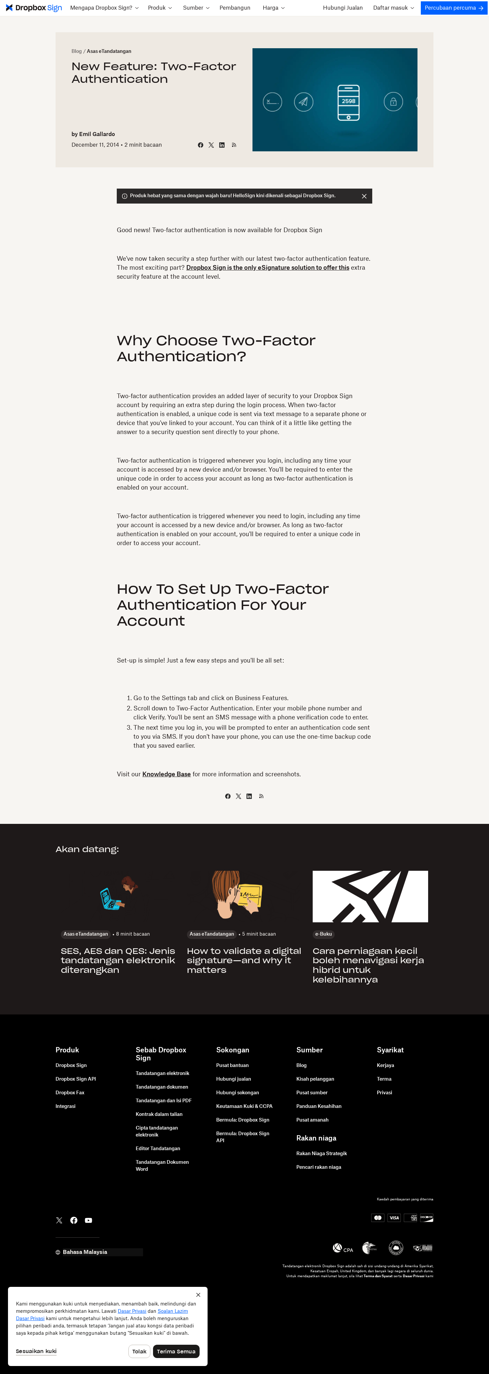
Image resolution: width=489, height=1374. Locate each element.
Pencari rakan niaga (318, 1167)
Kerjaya (385, 1065)
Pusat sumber (312, 1093)
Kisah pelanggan (315, 1079)
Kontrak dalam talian (159, 1114)
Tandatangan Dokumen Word (162, 1166)
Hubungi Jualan (343, 8)
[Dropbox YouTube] (88, 1219)
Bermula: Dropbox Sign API (242, 1137)
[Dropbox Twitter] (59, 1219)
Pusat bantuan (232, 1065)
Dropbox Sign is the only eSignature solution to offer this (267, 268)
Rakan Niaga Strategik (321, 1153)
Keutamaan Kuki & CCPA (244, 1106)
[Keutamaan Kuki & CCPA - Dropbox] (108, 1326)
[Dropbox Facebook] (74, 1219)
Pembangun (235, 8)
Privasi (384, 1093)
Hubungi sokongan (237, 1093)
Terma (384, 1079)
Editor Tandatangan (158, 1148)
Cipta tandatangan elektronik (157, 1132)
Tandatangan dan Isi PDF (164, 1101)
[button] (104, 8)
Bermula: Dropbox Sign (242, 1120)
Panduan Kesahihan (319, 1106)
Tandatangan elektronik (162, 1073)
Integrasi (66, 1106)
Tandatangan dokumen (162, 1087)
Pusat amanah (312, 1120)
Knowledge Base (166, 774)
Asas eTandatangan (109, 51)
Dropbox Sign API (76, 1079)
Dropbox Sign (71, 1065)
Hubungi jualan (233, 1079)
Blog (77, 51)
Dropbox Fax (70, 1093)
